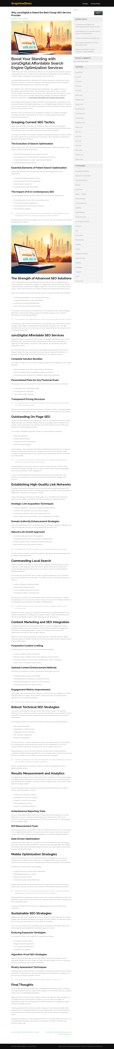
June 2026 (78, 81)
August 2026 (79, 72)
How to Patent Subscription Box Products (25, 1032)
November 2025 (80, 113)
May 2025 (78, 141)
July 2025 (78, 132)
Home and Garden (80, 217)
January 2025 (79, 159)
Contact (85, 4)
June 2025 (78, 136)
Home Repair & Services (82, 221)
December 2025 (80, 109)
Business (77, 185)
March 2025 (78, 150)
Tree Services (79, 281)
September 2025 (80, 122)
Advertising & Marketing (82, 171)
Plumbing (78, 244)
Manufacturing (79, 240)
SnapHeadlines (21, 3)
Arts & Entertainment (81, 180)
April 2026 (78, 90)
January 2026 (79, 104)
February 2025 (79, 154)
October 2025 (79, 118)
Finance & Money (80, 198)
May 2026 (78, 86)
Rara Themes (81, 1046)
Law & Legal (79, 235)
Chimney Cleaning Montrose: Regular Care (87, 38)
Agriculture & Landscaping (83, 176)
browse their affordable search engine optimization (46, 97)
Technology (78, 267)
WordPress (99, 1046)
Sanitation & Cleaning (81, 253)
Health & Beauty (80, 212)
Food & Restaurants (81, 203)
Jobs (76, 230)
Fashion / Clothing (80, 194)
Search (75, 9)
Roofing (77, 249)
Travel (77, 276)
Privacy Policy (95, 4)
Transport (78, 272)
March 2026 (78, 95)
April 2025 (78, 145)
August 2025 (79, 127)
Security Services (80, 258)
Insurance (78, 226)
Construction (79, 189)
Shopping (78, 263)
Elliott (26, 18)
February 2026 (79, 100)
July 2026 (78, 77)
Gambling (78, 208)
